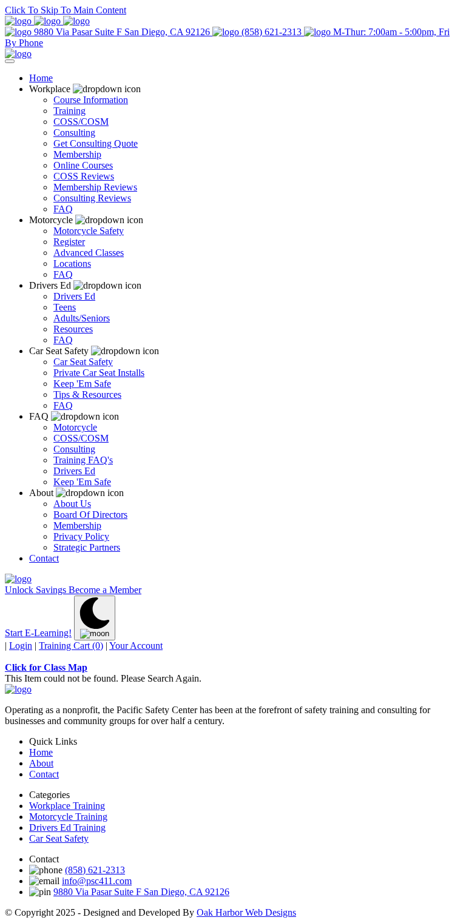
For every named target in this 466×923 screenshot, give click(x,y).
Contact (44, 558)
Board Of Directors (90, 514)
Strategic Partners (86, 547)
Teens (64, 307)
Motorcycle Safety (88, 231)
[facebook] (19, 21)
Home (41, 78)
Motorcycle (75, 427)
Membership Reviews (95, 187)
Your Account (136, 645)
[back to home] (18, 54)
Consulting (74, 132)
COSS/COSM (81, 121)
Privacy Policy (81, 536)
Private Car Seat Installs (98, 373)
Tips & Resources (87, 394)
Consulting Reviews (92, 198)
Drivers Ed (74, 296)
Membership (77, 154)
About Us (72, 503)
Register (69, 242)
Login (20, 645)
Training (69, 111)
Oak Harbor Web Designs (246, 912)
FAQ (63, 209)
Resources (73, 329)
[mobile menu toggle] (10, 61)
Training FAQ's (83, 460)
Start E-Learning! (38, 633)
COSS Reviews (83, 176)
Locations (72, 263)
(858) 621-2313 (271, 32)
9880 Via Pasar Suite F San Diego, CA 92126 (122, 32)
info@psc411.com (97, 881)
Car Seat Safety (83, 362)
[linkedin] (48, 21)
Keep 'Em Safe (82, 383)
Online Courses (83, 165)
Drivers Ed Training (67, 827)
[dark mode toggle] (94, 618)
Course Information (90, 100)
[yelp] (76, 21)
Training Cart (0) (71, 645)
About (41, 763)
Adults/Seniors (81, 318)
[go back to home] (18, 689)
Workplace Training (67, 805)
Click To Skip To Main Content (65, 10)
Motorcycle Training (68, 816)
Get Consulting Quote (95, 143)
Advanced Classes (88, 252)
